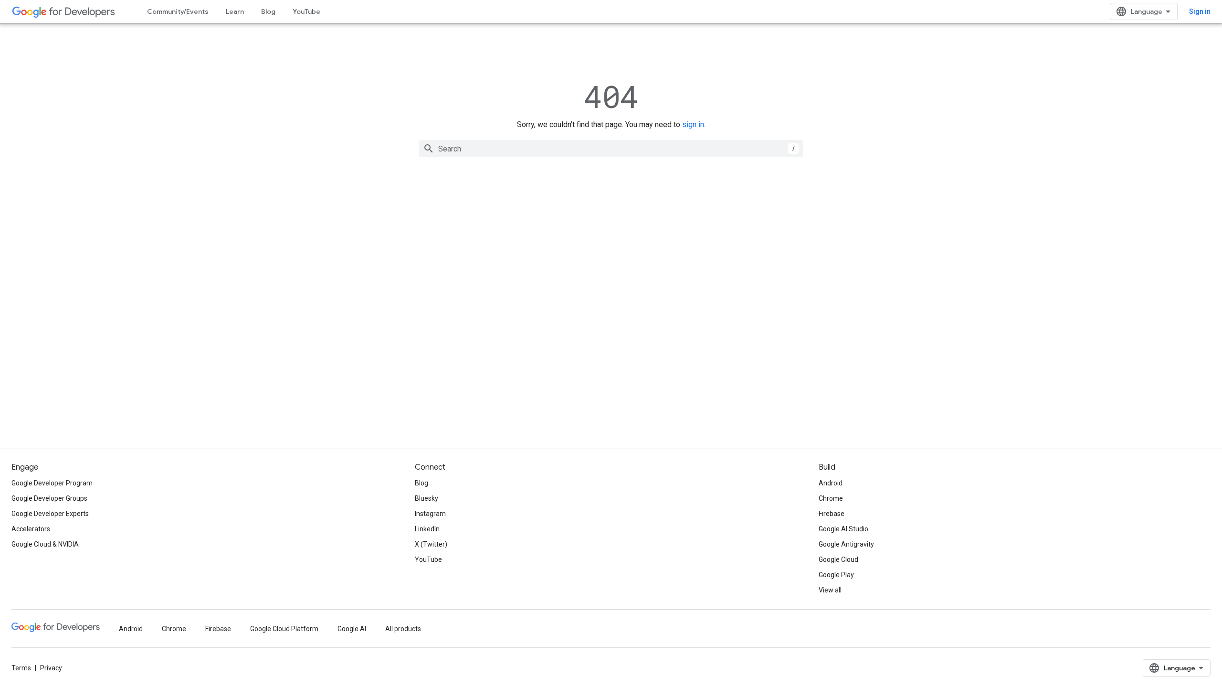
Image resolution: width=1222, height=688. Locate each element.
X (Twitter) (431, 544)
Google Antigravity (846, 544)
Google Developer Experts (50, 513)
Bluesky (426, 498)
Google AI (351, 629)
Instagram (430, 513)
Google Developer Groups (49, 498)
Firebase (831, 513)
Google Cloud (838, 559)
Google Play (836, 575)
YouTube (306, 11)
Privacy (51, 668)
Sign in (1200, 11)
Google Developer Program (52, 483)
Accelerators (30, 529)
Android (831, 483)
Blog (268, 11)
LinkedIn (427, 529)
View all (830, 590)
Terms (21, 668)
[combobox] (611, 148)
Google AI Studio (843, 529)
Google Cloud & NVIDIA (45, 544)
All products (403, 629)
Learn (235, 11)
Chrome (831, 498)
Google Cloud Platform (284, 629)
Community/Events (178, 11)
